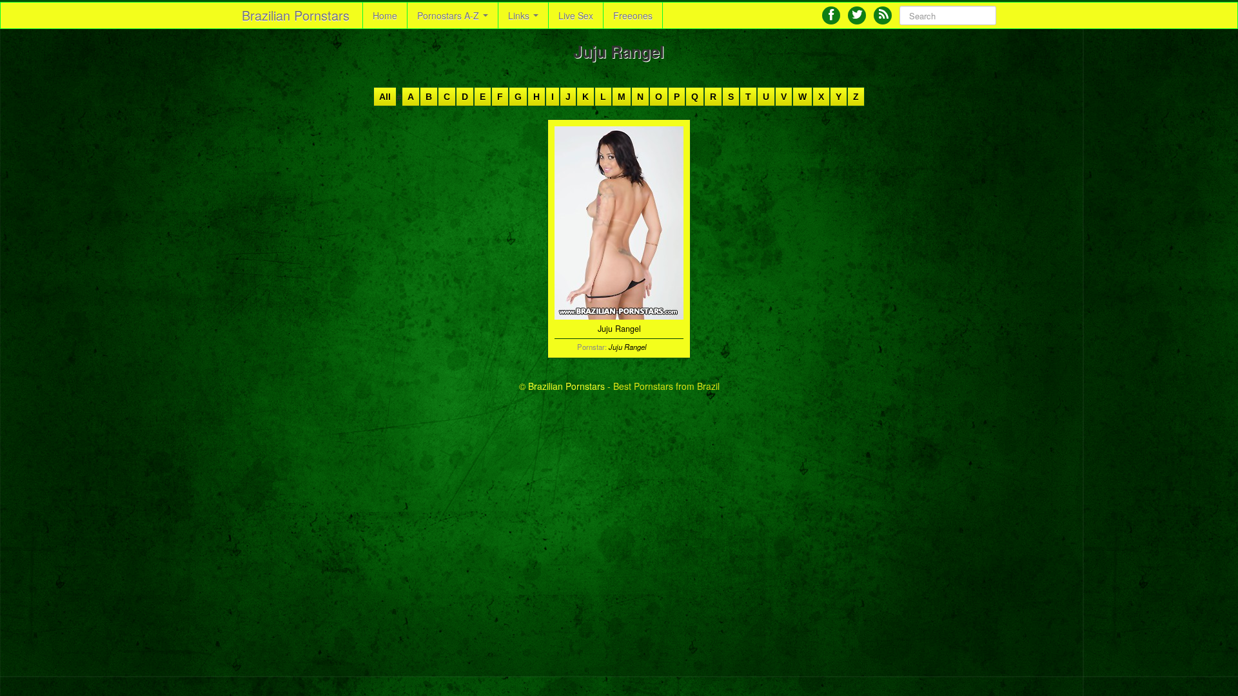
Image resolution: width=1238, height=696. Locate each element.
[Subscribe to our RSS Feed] (883, 15)
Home (385, 15)
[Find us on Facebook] (831, 15)
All (385, 97)
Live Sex (575, 15)
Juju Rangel (628, 347)
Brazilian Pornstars (295, 15)
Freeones (633, 15)
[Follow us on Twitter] (857, 15)
